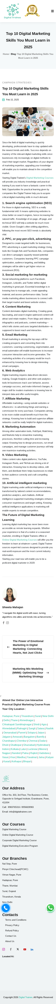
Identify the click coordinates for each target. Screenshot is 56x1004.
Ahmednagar (26, 720)
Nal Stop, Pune (9, 863)
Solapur (31, 732)
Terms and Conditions (15, 920)
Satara (40, 728)
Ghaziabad (29, 745)
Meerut (42, 749)
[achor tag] (12, 11)
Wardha (21, 757)
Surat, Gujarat (9, 891)
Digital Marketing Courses (39, 178)
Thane (14, 720)
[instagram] (3, 949)
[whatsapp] (50, 908)
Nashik (49, 728)
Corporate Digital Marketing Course (19, 840)
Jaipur (41, 732)
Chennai (32, 741)
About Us (9, 941)
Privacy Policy (12, 925)
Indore (5, 749)
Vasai (5, 757)
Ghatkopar (16, 745)
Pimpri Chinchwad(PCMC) (15, 869)
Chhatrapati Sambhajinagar (17, 724)
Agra (43, 724)
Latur (23, 749)
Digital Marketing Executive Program (20, 846)
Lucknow (32, 749)
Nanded (16, 753)
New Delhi (48, 716)
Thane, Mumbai (9, 885)
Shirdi (36, 724)
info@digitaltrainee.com (20, 811)
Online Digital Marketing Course (17, 835)
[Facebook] (10, 949)
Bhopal (27, 761)
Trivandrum (27, 716)
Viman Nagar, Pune (11, 874)
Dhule (5, 745)
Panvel (22, 732)
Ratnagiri (22, 728)
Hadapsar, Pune (10, 716)
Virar (12, 757)
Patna (25, 753)
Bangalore (29, 737)
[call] (5, 908)
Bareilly (41, 737)
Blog (13, 54)
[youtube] (24, 949)
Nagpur (6, 753)
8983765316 (14, 807)
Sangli (32, 728)
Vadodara (44, 753)
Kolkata (15, 749)
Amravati (17, 737)
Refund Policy (12, 930)
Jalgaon (6, 737)
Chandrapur (8, 741)
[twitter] (18, 949)
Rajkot (33, 753)
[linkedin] (32, 949)
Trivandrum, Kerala (11, 896)
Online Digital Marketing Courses (19, 539)
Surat (38, 716)
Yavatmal (32, 757)
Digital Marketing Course (14, 829)
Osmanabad (9, 732)
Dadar (42, 741)
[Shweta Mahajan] (3, 622)
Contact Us (10, 936)
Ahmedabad (8, 728)
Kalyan (50, 757)
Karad (6, 761)
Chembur (22, 741)
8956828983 (28, 807)
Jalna (41, 757)
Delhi (6, 720)
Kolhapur (16, 761)
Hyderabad (43, 745)
